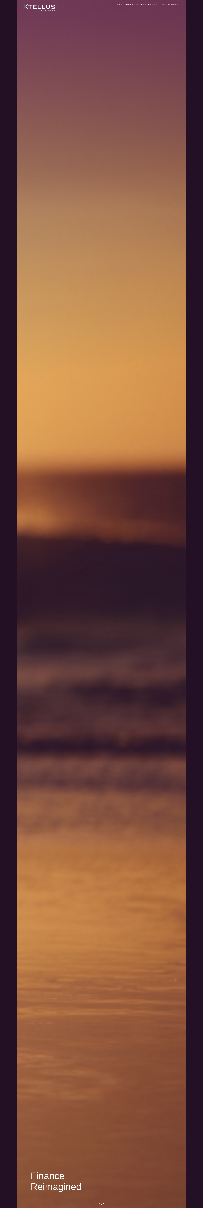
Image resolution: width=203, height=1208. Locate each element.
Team (136, 4)
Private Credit (154, 4)
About (120, 4)
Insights (129, 4)
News (143, 4)
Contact (175, 4)
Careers (166, 4)
